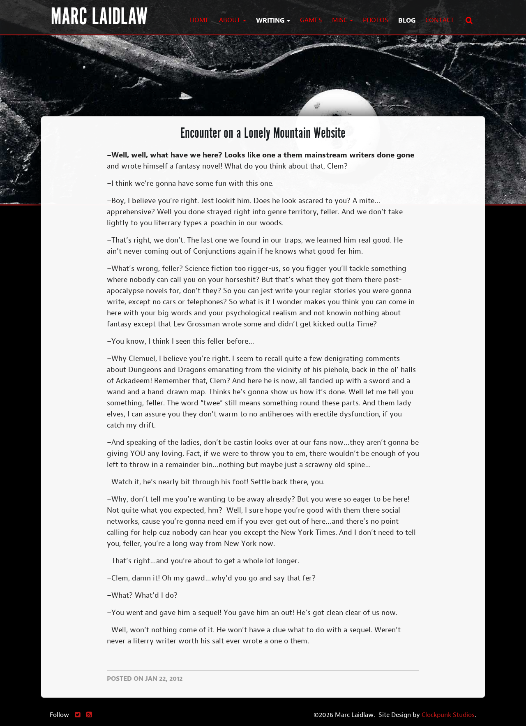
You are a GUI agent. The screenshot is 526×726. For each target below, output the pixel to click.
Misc (340, 20)
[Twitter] (78, 714)
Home (199, 20)
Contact (439, 20)
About (230, 20)
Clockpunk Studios (448, 714)
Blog (406, 20)
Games (311, 20)
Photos (375, 20)
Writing (271, 20)
